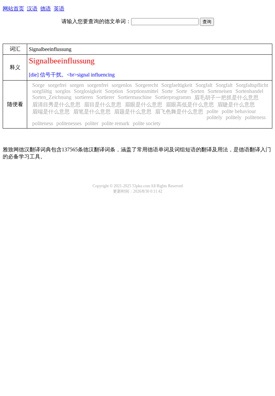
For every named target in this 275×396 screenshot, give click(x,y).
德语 (45, 8)
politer (91, 123)
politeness (255, 117)
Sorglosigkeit (88, 91)
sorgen (77, 85)
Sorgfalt (204, 85)
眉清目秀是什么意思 (56, 104)
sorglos (62, 91)
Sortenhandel (249, 91)
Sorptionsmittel (142, 91)
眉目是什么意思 (102, 104)
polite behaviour (239, 111)
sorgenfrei (97, 85)
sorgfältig (42, 91)
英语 (59, 8)
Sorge (38, 85)
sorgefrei (57, 85)
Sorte (167, 91)
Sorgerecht (146, 85)
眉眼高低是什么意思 (190, 104)
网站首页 (13, 8)
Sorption (114, 91)
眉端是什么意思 (51, 111)
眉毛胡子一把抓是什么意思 (226, 97)
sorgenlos (122, 85)
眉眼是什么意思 (143, 104)
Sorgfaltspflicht (252, 85)
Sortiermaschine (135, 97)
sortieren (84, 97)
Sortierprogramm (173, 97)
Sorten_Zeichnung (51, 97)
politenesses (68, 123)
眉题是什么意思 (133, 111)
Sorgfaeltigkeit (176, 85)
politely (214, 117)
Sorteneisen (220, 91)
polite (212, 111)
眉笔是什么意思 (92, 111)
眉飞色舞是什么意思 (179, 111)
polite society (147, 123)
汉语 (32, 8)
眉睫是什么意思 (236, 104)
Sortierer (105, 97)
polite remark (115, 123)
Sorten (197, 91)
